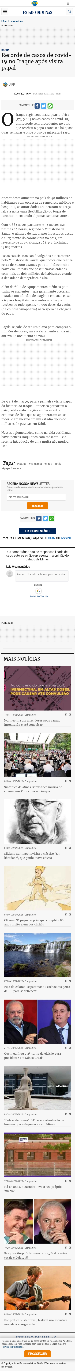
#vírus (48, 464)
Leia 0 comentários (37, 531)
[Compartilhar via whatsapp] (50, 106)
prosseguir (37, 1353)
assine (66, 538)
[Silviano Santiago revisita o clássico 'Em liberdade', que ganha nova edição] (37, 821)
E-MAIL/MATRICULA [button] (39, 596)
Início (3, 21)
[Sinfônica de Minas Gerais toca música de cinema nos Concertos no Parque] (37, 755)
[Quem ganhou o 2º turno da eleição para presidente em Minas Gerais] (37, 1021)
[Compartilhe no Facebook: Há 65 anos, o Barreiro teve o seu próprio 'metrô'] (65, 1181)
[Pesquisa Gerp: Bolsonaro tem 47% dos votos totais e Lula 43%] (37, 1221)
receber (37, 505)
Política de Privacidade (12, 1346)
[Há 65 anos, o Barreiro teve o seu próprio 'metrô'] (37, 1155)
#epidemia (35, 464)
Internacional (17, 21)
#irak (57, 464)
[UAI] (35, 3)
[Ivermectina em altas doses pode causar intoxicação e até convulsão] (37, 688)
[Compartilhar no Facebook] (37, 106)
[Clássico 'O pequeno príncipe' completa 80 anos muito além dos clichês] (37, 888)
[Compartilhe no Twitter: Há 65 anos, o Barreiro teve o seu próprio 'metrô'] (69, 1181)
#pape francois (11, 468)
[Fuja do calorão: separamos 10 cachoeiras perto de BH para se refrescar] (37, 955)
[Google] (38, 591)
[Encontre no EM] (69, 11)
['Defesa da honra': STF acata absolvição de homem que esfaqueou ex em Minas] (37, 1088)
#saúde (21, 464)
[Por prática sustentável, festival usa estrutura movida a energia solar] (37, 1288)
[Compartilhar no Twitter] (43, 106)
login (51, 538)
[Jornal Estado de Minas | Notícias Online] (37, 13)
